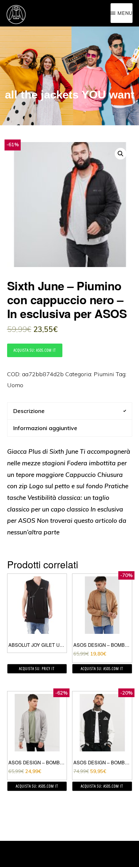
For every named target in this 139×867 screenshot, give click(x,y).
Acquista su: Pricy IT (37, 668)
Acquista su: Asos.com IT (35, 350)
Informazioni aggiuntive (45, 428)
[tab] (69, 410)
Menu (125, 13)
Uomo (15, 385)
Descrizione (29, 411)
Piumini (104, 374)
